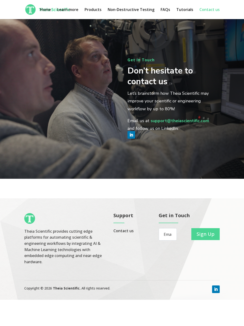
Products (93, 10)
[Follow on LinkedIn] (131, 135)
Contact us (209, 10)
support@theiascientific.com (180, 121)
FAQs (165, 10)
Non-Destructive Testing (131, 10)
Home (45, 10)
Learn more (67, 10)
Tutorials (184, 10)
